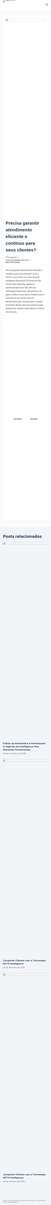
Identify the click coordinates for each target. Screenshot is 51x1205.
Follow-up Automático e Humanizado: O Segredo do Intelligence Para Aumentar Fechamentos (24, 746)
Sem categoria (13, 262)
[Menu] (47, 4)
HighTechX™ (41, 1200)
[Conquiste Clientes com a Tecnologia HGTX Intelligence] (25, 857)
